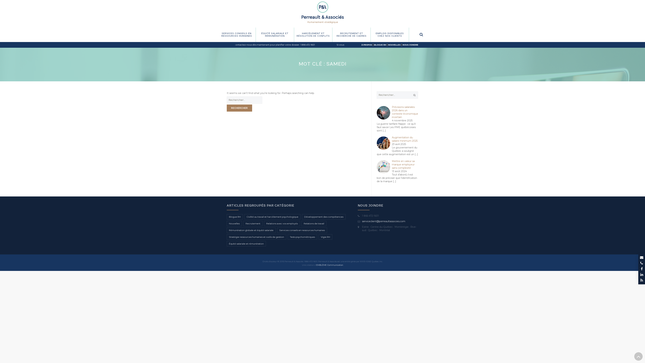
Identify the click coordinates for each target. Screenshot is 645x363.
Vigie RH (325, 237)
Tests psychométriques (302, 237)
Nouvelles (394, 45)
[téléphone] (641, 263)
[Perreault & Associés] (322, 12)
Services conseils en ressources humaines (236, 34)
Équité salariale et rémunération (274, 34)
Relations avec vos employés (282, 223)
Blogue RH (380, 45)
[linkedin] (641, 275)
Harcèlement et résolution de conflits (313, 34)
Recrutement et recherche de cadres (352, 34)
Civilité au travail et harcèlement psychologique (272, 216)
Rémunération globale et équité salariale (251, 230)
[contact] (641, 258)
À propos (366, 45)
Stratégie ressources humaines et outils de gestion (256, 237)
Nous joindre (410, 45)
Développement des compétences (323, 216)
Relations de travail (314, 223)
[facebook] (641, 269)
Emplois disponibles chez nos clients (390, 34)
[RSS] (641, 281)
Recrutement (253, 223)
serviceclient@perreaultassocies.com (383, 221)
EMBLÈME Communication (329, 265)
